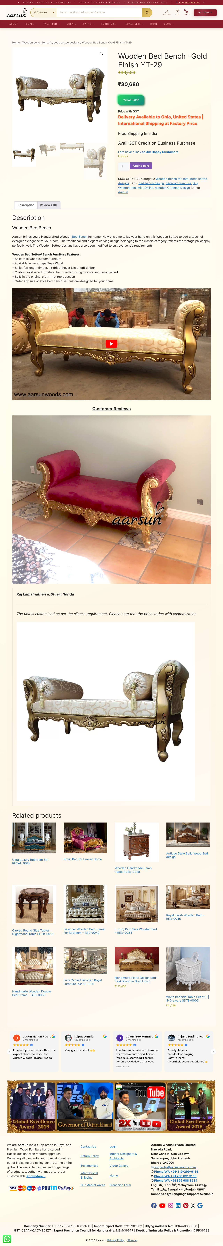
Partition (52, 24)
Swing (89, 24)
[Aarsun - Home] (16, 12)
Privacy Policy (116, 1240)
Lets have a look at (148, 152)
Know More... (35, 1176)
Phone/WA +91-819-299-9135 (176, 1171)
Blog (169, 24)
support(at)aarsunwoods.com (175, 1167)
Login (113, 1146)
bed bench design (151, 183)
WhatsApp (131, 100)
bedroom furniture (178, 183)
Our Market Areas (92, 1185)
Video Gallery (119, 1165)
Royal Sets (134, 24)
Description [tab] (25, 205)
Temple (31, 24)
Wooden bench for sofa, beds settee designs (51, 42)
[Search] (147, 12)
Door (154, 24)
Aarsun (123, 192)
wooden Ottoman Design (172, 187)
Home (16, 42)
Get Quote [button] (205, 12)
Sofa (72, 24)
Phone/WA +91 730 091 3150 (175, 1176)
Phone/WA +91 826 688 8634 (175, 1180)
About (13, 24)
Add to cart (141, 165)
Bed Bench (79, 236)
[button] (101, 53)
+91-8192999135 (189, 2)
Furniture (110, 24)
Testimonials (89, 1165)
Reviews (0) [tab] (48, 205)
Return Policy (89, 1156)
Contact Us (88, 1146)
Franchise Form (120, 1185)
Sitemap (132, 1240)
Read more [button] (71, 1066)
